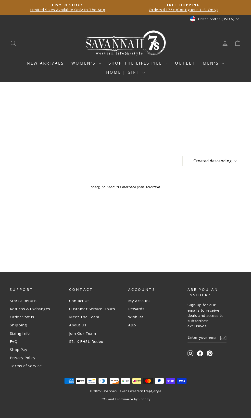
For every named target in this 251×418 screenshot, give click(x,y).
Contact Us (79, 300)
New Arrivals (45, 63)
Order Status (22, 316)
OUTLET (185, 63)
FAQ (13, 341)
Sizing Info (20, 333)
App (132, 324)
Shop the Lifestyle (136, 63)
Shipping (18, 324)
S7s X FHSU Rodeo (86, 341)
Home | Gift (123, 72)
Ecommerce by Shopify (132, 399)
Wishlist (135, 316)
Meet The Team (84, 316)
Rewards (136, 308)
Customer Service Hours (92, 308)
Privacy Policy (22, 357)
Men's (212, 63)
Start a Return (23, 300)
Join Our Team (82, 333)
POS (104, 399)
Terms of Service (26, 365)
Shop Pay (18, 349)
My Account (139, 300)
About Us (78, 324)
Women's (84, 63)
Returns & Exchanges (30, 308)
